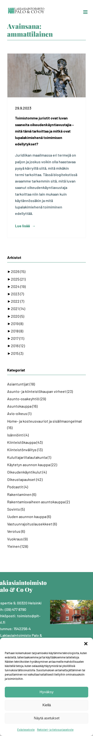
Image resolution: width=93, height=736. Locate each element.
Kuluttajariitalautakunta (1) (29, 457)
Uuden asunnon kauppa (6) (29, 516)
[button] (85, 643)
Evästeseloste (26, 729)
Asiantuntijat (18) (21, 384)
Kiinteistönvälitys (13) (24, 449)
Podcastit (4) (17, 486)
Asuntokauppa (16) (22, 406)
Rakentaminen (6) (21, 494)
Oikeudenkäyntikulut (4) (26, 472)
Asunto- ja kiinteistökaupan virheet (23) (40, 391)
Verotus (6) (16, 531)
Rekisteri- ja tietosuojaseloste (55, 729)
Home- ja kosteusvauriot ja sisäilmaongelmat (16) (44, 424)
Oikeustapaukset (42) (24, 479)
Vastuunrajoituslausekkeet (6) (32, 524)
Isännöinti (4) (18, 435)
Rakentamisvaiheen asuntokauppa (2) (38, 501)
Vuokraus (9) (17, 539)
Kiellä (46, 705)
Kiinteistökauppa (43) (24, 442)
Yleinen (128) (17, 546)
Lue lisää (22, 225)
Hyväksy (47, 692)
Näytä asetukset (46, 718)
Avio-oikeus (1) (19, 413)
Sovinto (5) (16, 509)
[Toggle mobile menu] (85, 12)
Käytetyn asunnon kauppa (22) (32, 464)
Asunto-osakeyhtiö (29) (26, 398)
